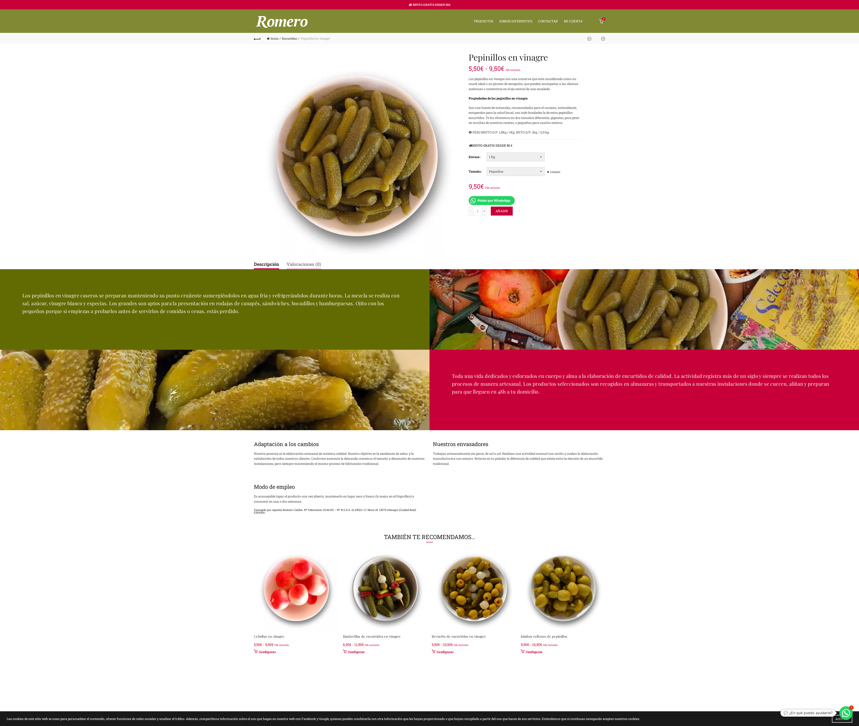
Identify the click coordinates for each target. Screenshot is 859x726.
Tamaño (475, 171)
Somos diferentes (515, 21)
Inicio (275, 38)
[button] (846, 713)
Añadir (501, 211)
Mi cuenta (573, 21)
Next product (601, 38)
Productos (483, 21)
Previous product (590, 38)
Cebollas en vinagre (269, 636)
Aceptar (842, 719)
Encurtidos (289, 38)
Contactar (548, 21)
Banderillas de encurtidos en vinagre (372, 636)
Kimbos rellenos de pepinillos (544, 636)
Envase (474, 157)
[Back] (257, 38)
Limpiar (555, 172)
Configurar (267, 652)
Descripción (266, 264)
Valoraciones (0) (304, 264)
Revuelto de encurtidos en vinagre (459, 636)
